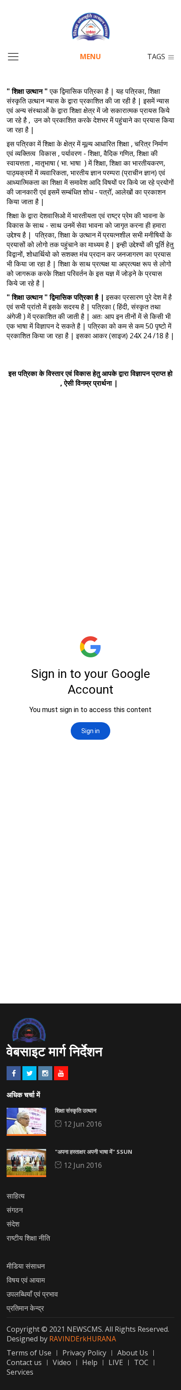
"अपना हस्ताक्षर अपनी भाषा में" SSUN (93, 1152)
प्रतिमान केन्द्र (25, 1308)
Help (90, 1362)
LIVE (116, 1362)
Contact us (24, 1362)
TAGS (156, 56)
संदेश (13, 1224)
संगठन (15, 1210)
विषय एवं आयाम (26, 1280)
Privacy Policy (84, 1353)
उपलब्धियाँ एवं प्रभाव (32, 1294)
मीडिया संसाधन (26, 1266)
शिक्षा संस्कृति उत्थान (75, 1110)
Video (62, 1362)
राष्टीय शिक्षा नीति (28, 1238)
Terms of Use (29, 1353)
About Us (132, 1353)
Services (20, 1372)
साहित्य (16, 1196)
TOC (141, 1362)
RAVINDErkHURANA (82, 1339)
